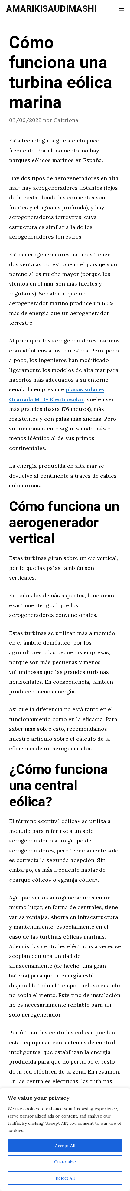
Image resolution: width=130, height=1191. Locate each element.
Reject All (65, 1178)
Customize (65, 1161)
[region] (65, 1139)
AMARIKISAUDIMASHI (51, 9)
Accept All (65, 1145)
